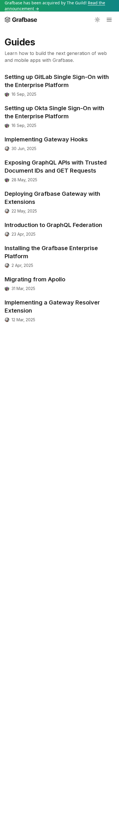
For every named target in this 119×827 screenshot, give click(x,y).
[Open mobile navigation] (109, 19)
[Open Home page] (21, 20)
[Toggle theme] (97, 19)
